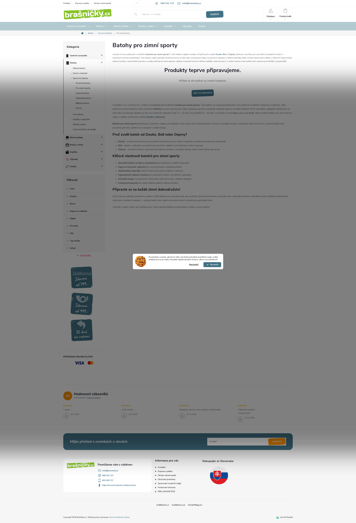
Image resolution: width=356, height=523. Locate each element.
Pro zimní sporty (83, 88)
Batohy (73, 62)
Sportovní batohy (80, 78)
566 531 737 (107, 475)
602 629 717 (107, 480)
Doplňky (73, 152)
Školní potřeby (76, 137)
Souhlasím (213, 264)
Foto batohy (78, 114)
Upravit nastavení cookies (119, 517)
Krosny (79, 108)
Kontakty (66, 3)
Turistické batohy (83, 83)
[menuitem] (78, 26)
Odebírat (277, 441)
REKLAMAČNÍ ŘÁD (166, 491)
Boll (224, 54)
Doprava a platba (82, 3)
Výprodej (74, 159)
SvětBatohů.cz (162, 505)
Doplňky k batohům (81, 119)
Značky (73, 166)
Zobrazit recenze (93, 398)
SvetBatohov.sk (178, 505)
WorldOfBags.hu (195, 505)
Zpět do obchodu (202, 93)
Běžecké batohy (82, 103)
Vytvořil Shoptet (286, 517)
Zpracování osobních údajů (169, 483)
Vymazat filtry (85, 255)
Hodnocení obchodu (166, 487)
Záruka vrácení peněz (102, 3)
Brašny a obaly (76, 144)
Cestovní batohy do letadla (84, 129)
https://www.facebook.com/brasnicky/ (119, 485)
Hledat (214, 14)
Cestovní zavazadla (78, 55)
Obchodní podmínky (166, 479)
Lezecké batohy (82, 93)
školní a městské (80, 73)
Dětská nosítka (79, 124)
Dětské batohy (79, 68)
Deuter (219, 54)
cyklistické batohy (83, 98)
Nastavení (193, 264)
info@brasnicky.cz (110, 470)
